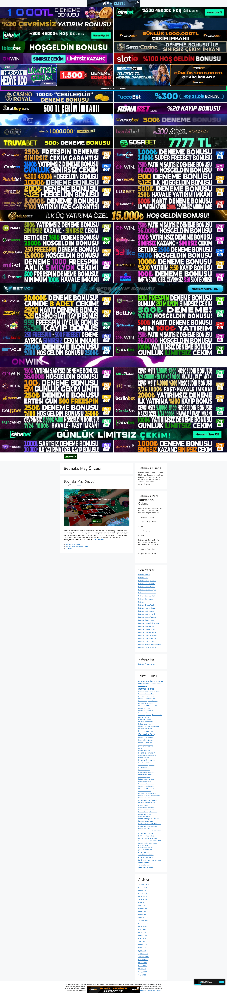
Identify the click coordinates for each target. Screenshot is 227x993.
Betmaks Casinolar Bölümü (147, 596)
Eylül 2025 (142, 890)
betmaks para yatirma (144, 798)
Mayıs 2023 (142, 963)
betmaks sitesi (153, 812)
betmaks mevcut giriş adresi (144, 781)
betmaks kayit (152, 765)
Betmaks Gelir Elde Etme (147, 641)
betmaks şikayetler (153, 843)
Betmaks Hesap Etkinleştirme (148, 623)
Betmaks (141, 602)
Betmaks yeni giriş (144, 838)
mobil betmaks (156, 860)
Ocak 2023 (142, 975)
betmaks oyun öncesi (155, 795)
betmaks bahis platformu (154, 691)
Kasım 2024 (142, 908)
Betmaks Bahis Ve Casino (147, 635)
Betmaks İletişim (143, 843)
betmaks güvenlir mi (147, 753)
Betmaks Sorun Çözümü (146, 587)
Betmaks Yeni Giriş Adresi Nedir (149, 644)
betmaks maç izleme (146, 779)
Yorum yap (69, 548)
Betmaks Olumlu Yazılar (146, 605)
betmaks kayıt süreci (144, 770)
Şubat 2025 (142, 899)
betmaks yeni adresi (146, 836)
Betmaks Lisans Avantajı (147, 617)
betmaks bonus (142, 701)
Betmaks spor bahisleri (144, 814)
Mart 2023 (142, 969)
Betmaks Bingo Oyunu (146, 620)
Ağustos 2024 (143, 917)
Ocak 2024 (142, 939)
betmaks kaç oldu (145, 774)
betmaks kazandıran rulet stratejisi (146, 772)
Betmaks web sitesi (144, 828)
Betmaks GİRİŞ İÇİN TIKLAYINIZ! (113, 88)
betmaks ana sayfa (142, 686)
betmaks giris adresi (144, 726)
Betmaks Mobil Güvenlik (146, 614)
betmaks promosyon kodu (147, 803)
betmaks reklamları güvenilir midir (146, 807)
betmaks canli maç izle (147, 706)
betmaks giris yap (145, 731)
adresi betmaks (143, 681)
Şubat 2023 (142, 972)
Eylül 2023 (142, 951)
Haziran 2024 (143, 923)
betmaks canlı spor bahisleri (144, 715)
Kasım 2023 (142, 945)
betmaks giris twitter (145, 728)
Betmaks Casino (143, 717)
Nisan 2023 (142, 966)
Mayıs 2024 (142, 926)
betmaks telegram (145, 819)
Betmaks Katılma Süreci (146, 608)
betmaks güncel (145, 740)
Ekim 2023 (142, 948)
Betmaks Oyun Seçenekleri (147, 647)
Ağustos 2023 (143, 954)
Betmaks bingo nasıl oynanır (146, 698)
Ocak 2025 (142, 902)
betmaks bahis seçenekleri (146, 694)
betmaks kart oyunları (143, 765)
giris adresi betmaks (145, 850)
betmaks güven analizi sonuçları (145, 745)
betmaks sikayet (143, 812)
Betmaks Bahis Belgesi (146, 626)
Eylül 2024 (142, 914)
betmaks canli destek (145, 703)
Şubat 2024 (142, 936)
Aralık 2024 (142, 905)
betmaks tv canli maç (145, 821)
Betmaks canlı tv (157, 715)
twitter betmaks (144, 863)
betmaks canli (152, 701)
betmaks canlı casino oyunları (145, 712)
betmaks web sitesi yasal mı (144, 831)
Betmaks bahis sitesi (146, 696)
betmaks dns (152, 724)
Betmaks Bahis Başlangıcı (147, 632)
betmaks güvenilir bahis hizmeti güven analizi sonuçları (148, 747)
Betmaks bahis (70, 546)
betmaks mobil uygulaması (146, 784)
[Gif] (113, 215)
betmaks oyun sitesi (144, 795)
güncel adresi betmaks (145, 855)
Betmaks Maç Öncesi (79, 481)
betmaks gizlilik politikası (145, 737)
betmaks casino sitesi (145, 722)
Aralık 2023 (142, 942)
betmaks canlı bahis (144, 708)
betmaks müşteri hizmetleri (146, 786)
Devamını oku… (99, 540)
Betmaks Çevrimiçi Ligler (147, 590)
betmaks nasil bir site (146, 788)
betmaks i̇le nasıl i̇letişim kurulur (145, 762)
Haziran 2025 (143, 893)
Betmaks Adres (156, 681)
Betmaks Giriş (143, 578)
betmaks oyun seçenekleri (147, 793)
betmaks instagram (146, 760)
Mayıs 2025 (142, 896)
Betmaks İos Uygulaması (147, 581)
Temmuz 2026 (143, 884)
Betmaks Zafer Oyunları (146, 629)
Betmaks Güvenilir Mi (144, 750)
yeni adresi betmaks (144, 865)
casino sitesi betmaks (145, 847)
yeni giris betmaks (145, 867)
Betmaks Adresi (144, 575)
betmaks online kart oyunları (144, 791)
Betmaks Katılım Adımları (147, 593)
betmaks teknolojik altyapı (144, 816)
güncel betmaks (145, 857)
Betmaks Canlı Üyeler (146, 599)
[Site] (56, 155)
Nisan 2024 (142, 929)
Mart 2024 (142, 933)
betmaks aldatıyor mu (156, 683)
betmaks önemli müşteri (143, 840)
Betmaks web (142, 826)
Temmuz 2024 (143, 920)
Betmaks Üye (155, 838)
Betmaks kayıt (144, 767)
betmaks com (143, 724)
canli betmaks (143, 845)
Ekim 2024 (142, 911)
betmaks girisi (155, 726)
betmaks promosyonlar (143, 805)
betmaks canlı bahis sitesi (145, 710)
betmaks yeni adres (147, 833)
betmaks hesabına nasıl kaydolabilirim (147, 755)
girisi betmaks (144, 852)
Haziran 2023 (143, 960)
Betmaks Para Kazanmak (147, 638)
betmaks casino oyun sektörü (144, 719)
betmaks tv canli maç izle (149, 823)
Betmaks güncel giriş (145, 743)
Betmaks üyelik (155, 841)
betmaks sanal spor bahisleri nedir (146, 809)
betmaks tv (156, 818)
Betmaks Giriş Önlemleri (146, 584)
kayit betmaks (144, 860)
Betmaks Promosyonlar (73, 544)
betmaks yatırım (156, 831)
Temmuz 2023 (143, 957)
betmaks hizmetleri (143, 757)
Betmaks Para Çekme (147, 800)
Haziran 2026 (143, 887)
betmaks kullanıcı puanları (144, 777)
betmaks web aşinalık (152, 826)
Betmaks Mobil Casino (146, 611)
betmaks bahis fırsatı (143, 691)
